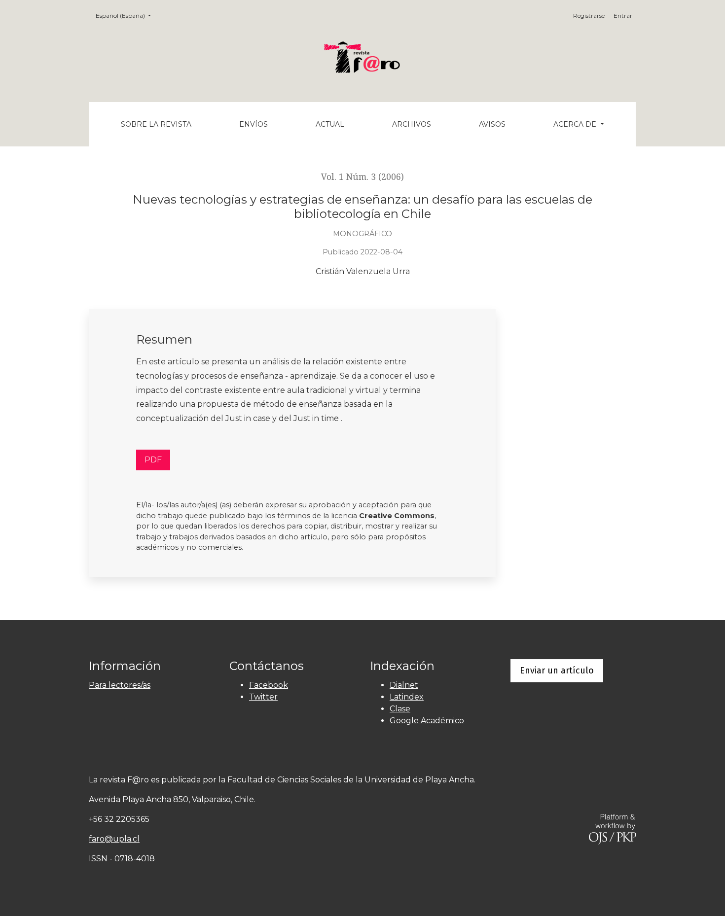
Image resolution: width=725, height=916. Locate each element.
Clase (400, 708)
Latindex (407, 697)
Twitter (263, 697)
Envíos (253, 124)
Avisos (492, 124)
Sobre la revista (156, 124)
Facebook (268, 685)
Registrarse (589, 15)
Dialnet (404, 685)
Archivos (411, 124)
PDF (153, 459)
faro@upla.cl (114, 839)
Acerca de (575, 124)
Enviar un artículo (557, 670)
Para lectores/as (119, 685)
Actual (330, 124)
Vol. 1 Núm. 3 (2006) (362, 177)
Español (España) (126, 15)
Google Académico (427, 720)
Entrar (623, 15)
